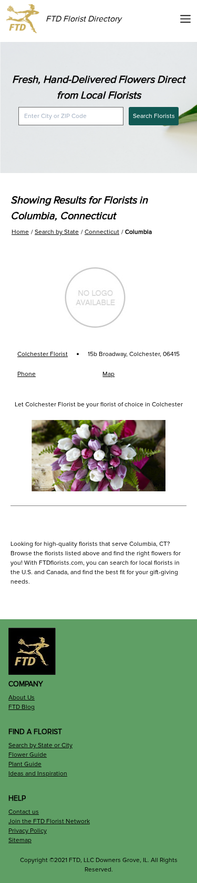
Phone (26, 374)
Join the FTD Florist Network (49, 821)
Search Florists (154, 116)
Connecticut (102, 232)
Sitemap (20, 840)
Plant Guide (25, 764)
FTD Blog (21, 707)
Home (20, 232)
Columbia (138, 232)
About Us (21, 698)
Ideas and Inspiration (37, 774)
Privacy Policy (27, 831)
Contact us (23, 812)
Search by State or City (40, 745)
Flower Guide (27, 755)
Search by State (57, 232)
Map (108, 374)
